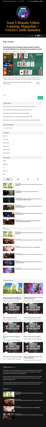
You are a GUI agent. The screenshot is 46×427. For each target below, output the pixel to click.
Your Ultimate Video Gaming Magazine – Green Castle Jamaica (23, 26)
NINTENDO (5, 164)
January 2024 (6, 146)
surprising (5, 83)
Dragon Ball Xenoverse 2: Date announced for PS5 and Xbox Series (28, 269)
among (7, 82)
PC (3, 167)
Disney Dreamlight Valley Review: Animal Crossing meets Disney (33, 357)
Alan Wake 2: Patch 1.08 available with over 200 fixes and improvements (26, 192)
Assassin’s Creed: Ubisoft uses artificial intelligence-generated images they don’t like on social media (28, 221)
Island (20, 82)
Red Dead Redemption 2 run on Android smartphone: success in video (17, 116)
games (17, 82)
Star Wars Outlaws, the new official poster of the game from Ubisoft (17, 109)
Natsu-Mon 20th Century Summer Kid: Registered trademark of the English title (19, 106)
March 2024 (5, 139)
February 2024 (6, 142)
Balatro (11, 82)
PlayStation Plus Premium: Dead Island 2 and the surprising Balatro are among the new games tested (22, 48)
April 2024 (5, 136)
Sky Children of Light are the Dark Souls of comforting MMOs (16, 113)
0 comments (23, 51)
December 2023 (6, 149)
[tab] (8, 179)
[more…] (38, 79)
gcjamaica (7, 51)
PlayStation (24, 82)
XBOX (4, 174)
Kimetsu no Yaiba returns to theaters (32, 336)
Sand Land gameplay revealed (10, 317)
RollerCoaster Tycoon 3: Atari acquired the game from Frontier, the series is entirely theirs (21, 120)
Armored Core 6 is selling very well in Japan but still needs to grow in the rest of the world (29, 214)
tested (9, 83)
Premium (29, 82)
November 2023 (6, 153)
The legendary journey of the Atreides (32, 317)
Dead (14, 82)
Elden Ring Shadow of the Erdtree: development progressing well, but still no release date (28, 207)
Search (4, 95)
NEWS (4, 160)
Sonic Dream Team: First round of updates (12, 356)
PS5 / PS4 (5, 171)
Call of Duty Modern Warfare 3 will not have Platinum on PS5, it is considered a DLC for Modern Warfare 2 (28, 199)
